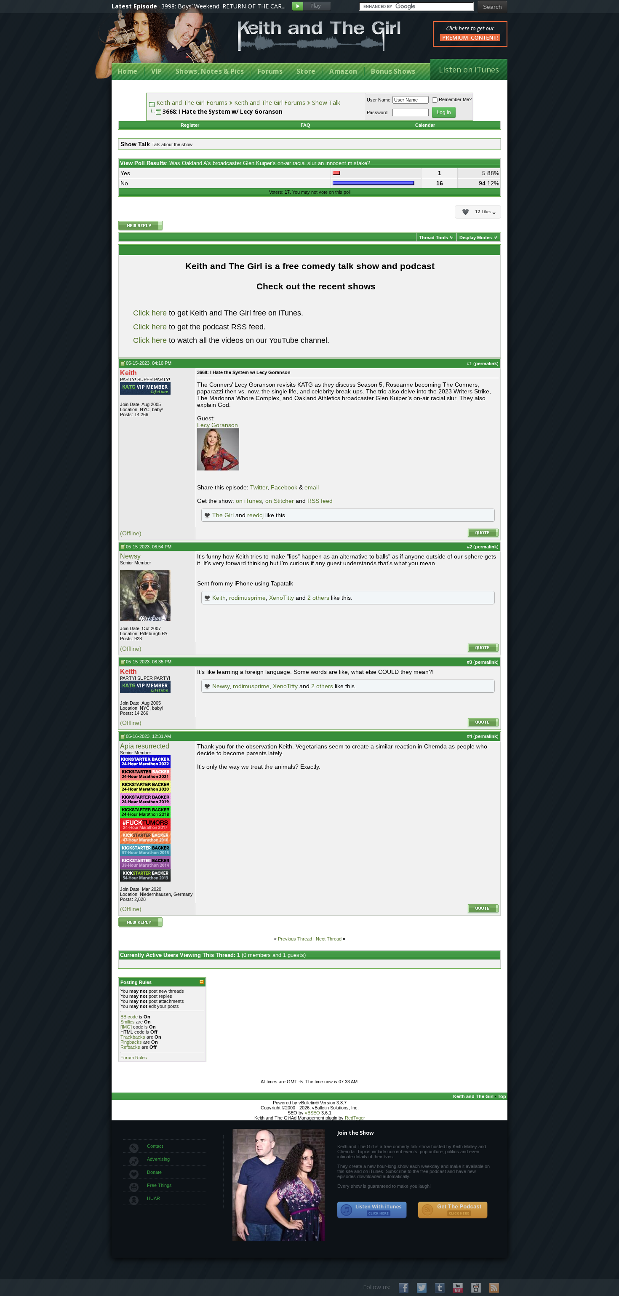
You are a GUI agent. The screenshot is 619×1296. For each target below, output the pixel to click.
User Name (378, 99)
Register (190, 125)
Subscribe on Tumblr (440, 1288)
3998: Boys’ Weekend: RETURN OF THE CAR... (223, 6)
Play (311, 6)
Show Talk (326, 103)
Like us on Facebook (403, 1288)
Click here (150, 313)
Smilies (127, 1021)
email (311, 487)
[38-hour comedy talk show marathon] (145, 867)
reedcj (255, 515)
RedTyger (355, 1117)
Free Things (159, 1185)
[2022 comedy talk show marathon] (145, 766)
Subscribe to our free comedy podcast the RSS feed (453, 1210)
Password (377, 112)
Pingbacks (131, 1042)
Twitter (258, 487)
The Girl (223, 515)
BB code (129, 1016)
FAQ (305, 125)
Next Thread (329, 938)
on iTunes (249, 500)
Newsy (130, 556)
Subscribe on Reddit (476, 1288)
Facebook (284, 487)
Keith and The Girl (473, 1096)
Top (502, 1096)
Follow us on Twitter (422, 1288)
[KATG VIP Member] (145, 388)
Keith (219, 597)
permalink (486, 363)
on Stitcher (279, 500)
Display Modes (475, 237)
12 (483, 211)
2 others (318, 597)
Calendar (425, 125)
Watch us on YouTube (458, 1288)
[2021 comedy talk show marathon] (145, 778)
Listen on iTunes (469, 69)
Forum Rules (133, 1057)
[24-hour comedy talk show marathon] (145, 816)
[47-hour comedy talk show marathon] (145, 841)
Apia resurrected (144, 746)
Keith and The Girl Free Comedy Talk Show (319, 36)
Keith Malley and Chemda (161, 43)
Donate (154, 1172)
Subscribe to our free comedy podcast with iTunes (372, 1210)
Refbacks (130, 1047)
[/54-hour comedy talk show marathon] (145, 879)
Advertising (158, 1159)
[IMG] (126, 1026)
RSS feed (320, 500)
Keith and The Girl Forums (191, 103)
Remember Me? (455, 99)
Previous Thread (295, 938)
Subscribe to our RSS (494, 1288)
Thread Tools (433, 237)
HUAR (153, 1198)
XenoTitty (281, 597)
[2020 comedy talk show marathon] (145, 791)
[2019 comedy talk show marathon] (145, 804)
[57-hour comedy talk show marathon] (145, 854)
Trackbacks (132, 1036)
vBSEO (312, 1112)
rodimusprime (247, 597)
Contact (155, 1146)
